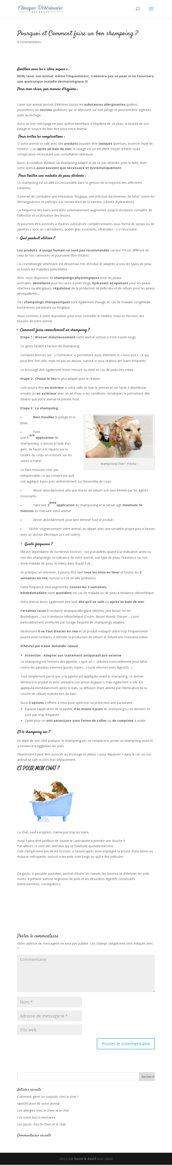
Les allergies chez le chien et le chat (43, 1110)
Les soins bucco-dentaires (36, 1117)
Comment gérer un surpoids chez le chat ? (47, 1096)
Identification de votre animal (38, 1103)
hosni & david (85, 1159)
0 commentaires (29, 42)
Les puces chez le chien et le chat (41, 1124)
